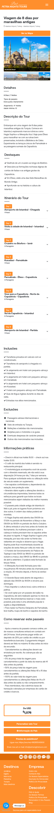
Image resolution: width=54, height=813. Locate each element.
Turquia (7, 782)
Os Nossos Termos (36, 795)
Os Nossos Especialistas (38, 776)
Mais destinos (9, 784)
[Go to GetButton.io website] (6, 810)
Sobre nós (33, 771)
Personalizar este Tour (27, 724)
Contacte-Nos (34, 774)
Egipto (6, 774)
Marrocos (7, 776)
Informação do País (28, 731)
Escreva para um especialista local (27, 810)
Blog (30, 803)
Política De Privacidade (38, 782)
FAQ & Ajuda (34, 792)
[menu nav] (47, 5)
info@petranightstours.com (36, 747)
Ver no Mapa (27, 33)
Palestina (7, 779)
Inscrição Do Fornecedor (38, 779)
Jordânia (7, 771)
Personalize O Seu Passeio (39, 800)
